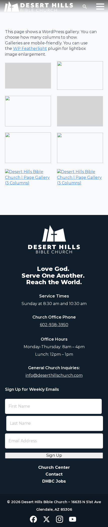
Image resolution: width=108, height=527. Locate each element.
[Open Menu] (100, 7)
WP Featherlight (30, 48)
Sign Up (54, 455)
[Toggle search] (84, 6)
